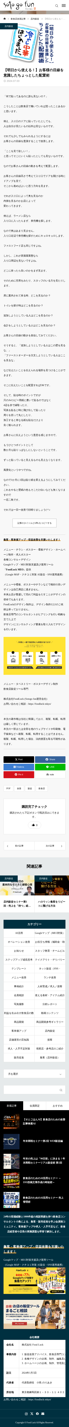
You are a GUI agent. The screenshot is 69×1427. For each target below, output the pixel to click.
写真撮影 (19, 1004)
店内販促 (9, 26)
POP (8, 788)
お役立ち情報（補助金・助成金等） (50, 943)
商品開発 (19, 1022)
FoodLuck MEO (15, 569)
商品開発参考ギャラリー (50, 1022)
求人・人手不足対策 (19, 1048)
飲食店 (42, 788)
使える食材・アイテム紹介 (50, 995)
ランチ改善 (50, 977)
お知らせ (19, 950)
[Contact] (42, 1413)
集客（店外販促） (50, 1057)
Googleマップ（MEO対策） (50, 933)
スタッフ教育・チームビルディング (50, 952)
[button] (34, 825)
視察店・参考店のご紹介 (50, 1048)
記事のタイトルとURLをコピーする (35, 523)
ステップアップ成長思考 (19, 959)
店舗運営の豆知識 (19, 1039)
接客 (49, 1039)
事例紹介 (19, 986)
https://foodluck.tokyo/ (39, 704)
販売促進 (19, 1057)
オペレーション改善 (19, 942)
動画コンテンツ (50, 1013)
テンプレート (19, 968)
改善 (19, 788)
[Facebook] (37, 1413)
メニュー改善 (19, 977)
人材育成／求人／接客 (50, 986)
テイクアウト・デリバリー (50, 959)
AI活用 (19, 933)
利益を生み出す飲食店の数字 (19, 1015)
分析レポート (49, 1004)
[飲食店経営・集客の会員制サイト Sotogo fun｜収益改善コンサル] (20, 5)
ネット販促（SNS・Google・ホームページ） (50, 970)
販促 (30, 788)
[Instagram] (26, 1413)
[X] (31, 1413)
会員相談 (19, 995)
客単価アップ (19, 1031)
